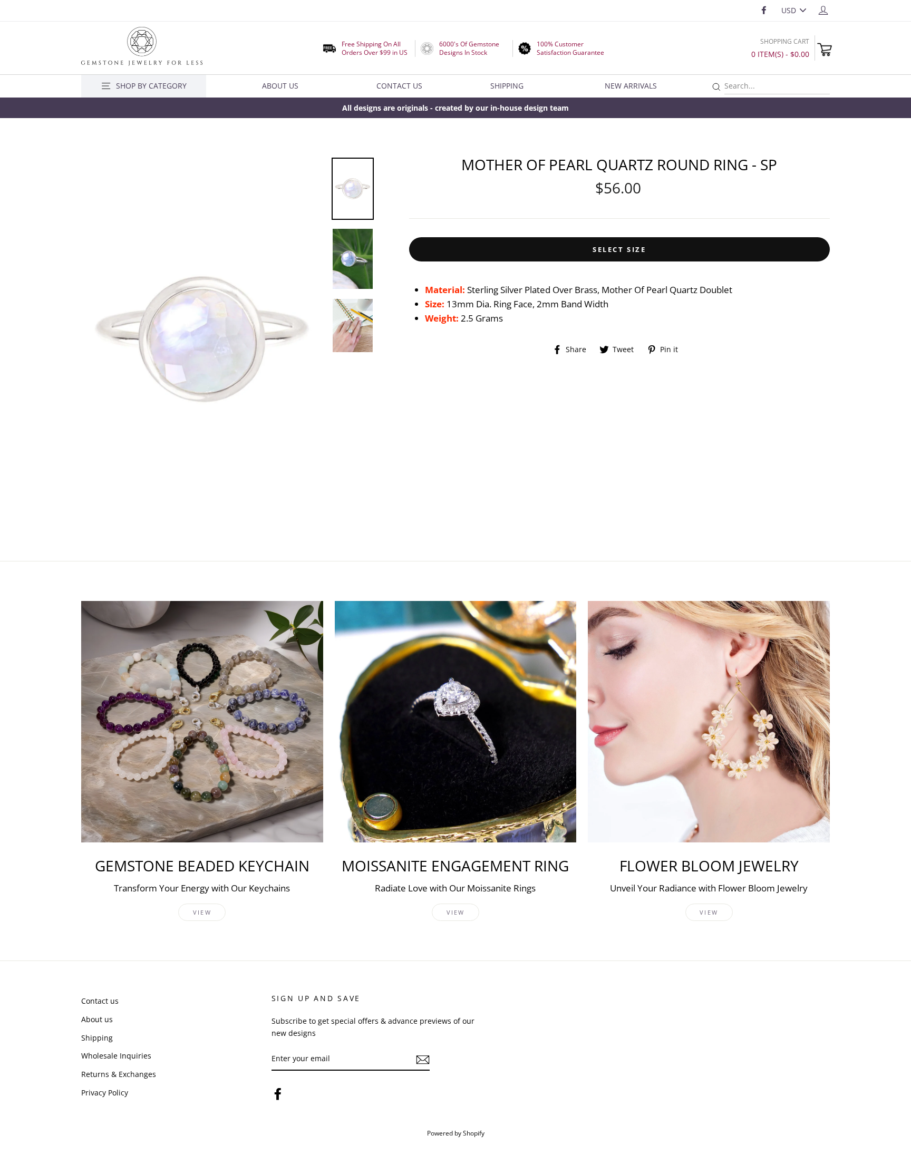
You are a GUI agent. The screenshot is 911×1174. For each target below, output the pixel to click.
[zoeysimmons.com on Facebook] (278, 1093)
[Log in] (823, 10)
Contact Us (399, 86)
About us (97, 1019)
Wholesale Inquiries (116, 1056)
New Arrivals (631, 86)
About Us (280, 86)
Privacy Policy (104, 1093)
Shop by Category (151, 86)
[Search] (716, 87)
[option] (455, 108)
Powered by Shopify (455, 1133)
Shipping (507, 86)
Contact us (100, 1001)
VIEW (202, 912)
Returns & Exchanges (118, 1074)
